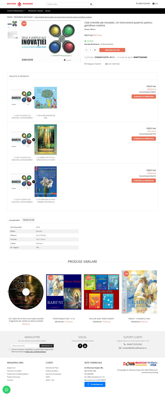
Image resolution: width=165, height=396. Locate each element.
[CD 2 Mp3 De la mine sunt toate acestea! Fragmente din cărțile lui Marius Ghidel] (26, 292)
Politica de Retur (52, 371)
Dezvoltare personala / (24, 17)
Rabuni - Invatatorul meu (139, 318)
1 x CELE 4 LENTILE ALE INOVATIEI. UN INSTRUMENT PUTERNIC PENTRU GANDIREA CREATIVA (22, 116)
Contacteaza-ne (97, 384)
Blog (48, 11)
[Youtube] (85, 346)
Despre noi (11, 368)
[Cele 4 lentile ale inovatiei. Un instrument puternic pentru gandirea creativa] (50, 41)
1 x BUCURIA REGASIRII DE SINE (45, 116)
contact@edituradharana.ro (134, 348)
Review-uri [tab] (28, 220)
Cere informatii (113, 64)
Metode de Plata (52, 368)
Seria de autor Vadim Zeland (101, 318)
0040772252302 (134, 344)
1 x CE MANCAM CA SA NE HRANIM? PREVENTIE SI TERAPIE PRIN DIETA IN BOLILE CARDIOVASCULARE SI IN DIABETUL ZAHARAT (45, 200)
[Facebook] (80, 346)
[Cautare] (91, 4)
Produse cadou (35, 11)
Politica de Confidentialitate (35, 351)
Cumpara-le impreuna (144, 96)
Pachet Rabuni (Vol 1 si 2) (64, 318)
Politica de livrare (13, 377)
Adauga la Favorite (93, 64)
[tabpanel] (50, 41)
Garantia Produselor (53, 374)
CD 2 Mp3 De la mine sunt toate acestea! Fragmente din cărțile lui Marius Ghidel (26, 319)
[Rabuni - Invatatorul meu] (139, 292)
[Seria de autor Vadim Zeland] (101, 292)
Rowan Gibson (90, 29)
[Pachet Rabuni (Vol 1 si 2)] (63, 292)
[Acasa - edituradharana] (20, 4)
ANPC (48, 377)
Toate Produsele (15, 11)
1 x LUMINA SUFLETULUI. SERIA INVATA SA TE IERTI (45, 158)
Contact (10, 380)
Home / (10, 17)
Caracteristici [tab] (14, 220)
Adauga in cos (112, 50)
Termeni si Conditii (14, 371)
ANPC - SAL (50, 380)
